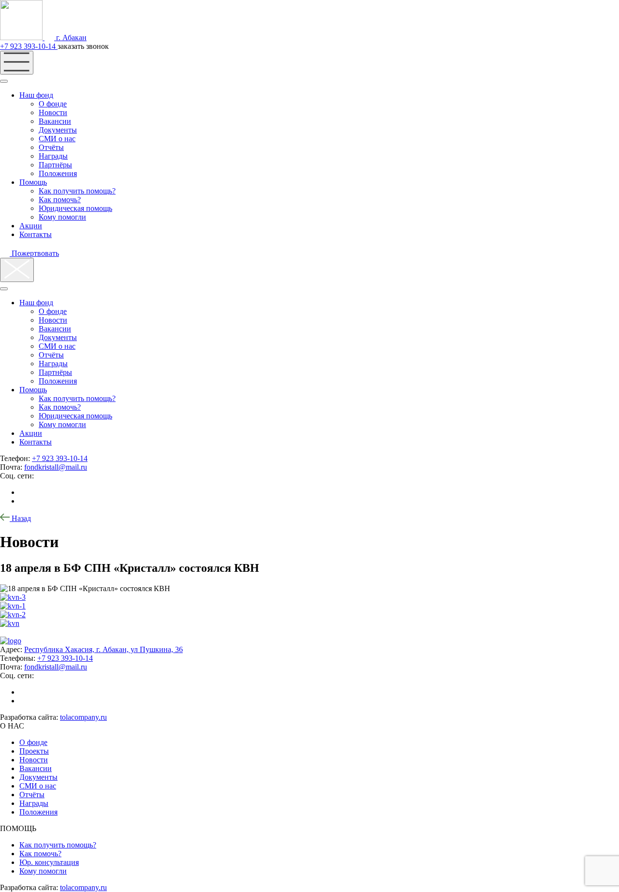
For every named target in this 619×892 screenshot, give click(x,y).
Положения (58, 173)
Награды (53, 156)
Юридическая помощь (75, 208)
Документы (58, 130)
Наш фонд (36, 95)
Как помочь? (60, 199)
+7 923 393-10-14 (29, 46)
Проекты (34, 751)
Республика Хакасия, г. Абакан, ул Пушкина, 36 (103, 649)
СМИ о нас (57, 138)
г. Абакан (70, 37)
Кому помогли (62, 217)
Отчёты (51, 147)
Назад (20, 518)
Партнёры (55, 165)
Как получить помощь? (77, 191)
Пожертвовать (34, 253)
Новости (53, 112)
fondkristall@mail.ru (55, 467)
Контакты (35, 234)
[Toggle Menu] (4, 81)
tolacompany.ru (83, 717)
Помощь (33, 182)
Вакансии (55, 121)
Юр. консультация (49, 862)
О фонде (53, 104)
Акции (30, 226)
